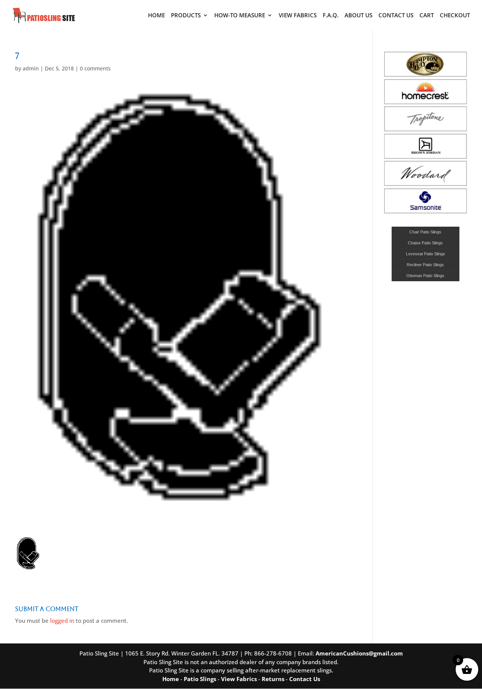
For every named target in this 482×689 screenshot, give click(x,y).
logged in (62, 620)
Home (156, 15)
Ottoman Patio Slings (425, 275)
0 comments (95, 68)
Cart (426, 15)
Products (186, 15)
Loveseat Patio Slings (425, 254)
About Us (358, 15)
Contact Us (395, 15)
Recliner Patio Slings (425, 264)
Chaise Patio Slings (425, 243)
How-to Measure (239, 15)
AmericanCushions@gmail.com (359, 653)
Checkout (455, 15)
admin (31, 68)
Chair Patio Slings (425, 232)
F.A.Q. (331, 15)
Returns (273, 679)
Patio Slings (200, 679)
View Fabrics (298, 15)
